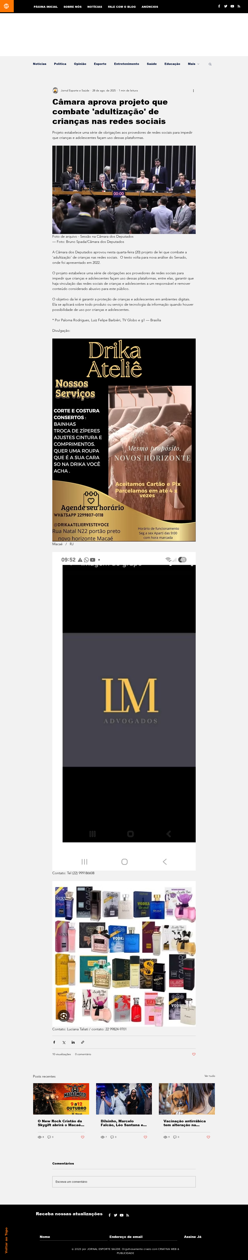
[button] (210, 63)
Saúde (152, 63)
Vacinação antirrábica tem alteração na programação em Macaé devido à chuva (186, 1123)
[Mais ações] (193, 90)
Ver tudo (210, 1076)
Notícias (39, 63)
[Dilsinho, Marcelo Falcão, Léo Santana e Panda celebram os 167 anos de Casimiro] (124, 1099)
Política (60, 63)
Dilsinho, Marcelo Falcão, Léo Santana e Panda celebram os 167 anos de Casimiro (123, 1123)
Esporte (100, 63)
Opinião (80, 63)
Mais (191, 63)
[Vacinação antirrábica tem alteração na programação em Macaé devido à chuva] (187, 1099)
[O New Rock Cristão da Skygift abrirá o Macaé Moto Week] (61, 1099)
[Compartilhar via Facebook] (54, 1042)
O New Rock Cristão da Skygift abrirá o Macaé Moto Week (60, 1123)
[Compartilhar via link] (82, 1042)
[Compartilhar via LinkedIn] (73, 1042)
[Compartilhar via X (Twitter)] (63, 1042)
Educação (172, 63)
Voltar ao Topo (6, 1240)
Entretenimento (126, 63)
